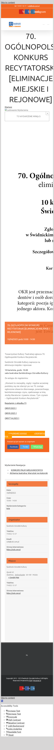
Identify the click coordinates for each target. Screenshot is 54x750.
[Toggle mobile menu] (48, 23)
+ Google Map (13, 577)
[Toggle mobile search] (44, 23)
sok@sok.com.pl (34, 6)
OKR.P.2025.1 (11, 408)
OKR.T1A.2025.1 (12, 418)
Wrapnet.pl (37, 680)
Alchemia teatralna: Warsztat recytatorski (29, 473)
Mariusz (8, 107)
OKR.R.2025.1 (11, 413)
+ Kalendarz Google (17, 433)
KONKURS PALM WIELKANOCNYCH (27, 470)
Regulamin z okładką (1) (15, 403)
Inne (8, 509)
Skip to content (8, 2)
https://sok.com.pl (14, 550)
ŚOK (30, 680)
